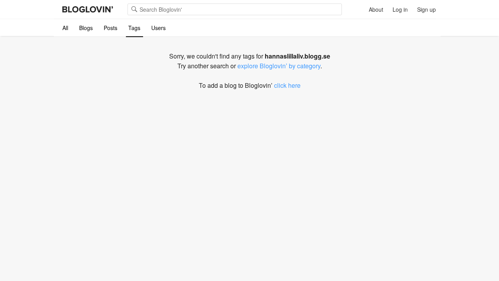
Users (158, 28)
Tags (134, 28)
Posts (110, 28)
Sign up (426, 9)
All (65, 28)
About (376, 9)
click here (287, 85)
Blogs (86, 28)
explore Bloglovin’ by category (278, 65)
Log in (400, 9)
